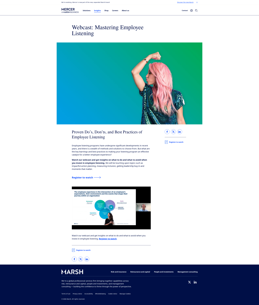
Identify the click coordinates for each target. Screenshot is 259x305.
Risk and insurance (118, 272)
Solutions (86, 10)
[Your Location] (191, 10)
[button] (197, 2)
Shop (106, 10)
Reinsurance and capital (140, 272)
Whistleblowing (100, 294)
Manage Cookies (125, 294)
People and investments (164, 272)
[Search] (196, 10)
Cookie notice (112, 294)
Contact (185, 10)
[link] (74, 259)
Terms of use (66, 294)
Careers (115, 10)
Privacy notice (77, 294)
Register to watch (83, 250)
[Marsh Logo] (72, 272)
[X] (189, 282)
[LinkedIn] (195, 282)
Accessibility (88, 294)
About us (125, 10)
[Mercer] (70, 10)
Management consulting (188, 272)
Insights (97, 10)
